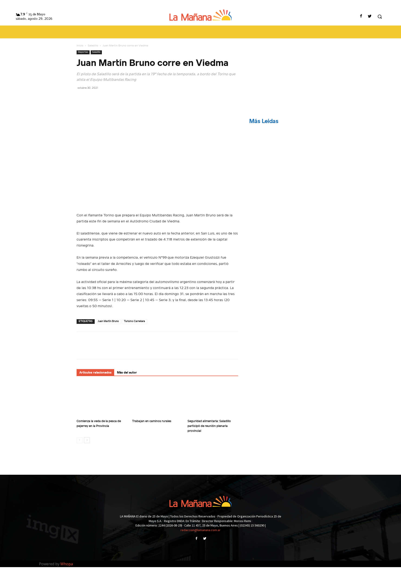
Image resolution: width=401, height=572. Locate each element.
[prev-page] (79, 440)
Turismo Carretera (134, 321)
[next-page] (87, 440)
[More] (124, 98)
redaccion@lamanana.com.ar (200, 530)
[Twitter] (370, 16)
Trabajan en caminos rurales (151, 421)
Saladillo (93, 45)
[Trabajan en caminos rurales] (157, 399)
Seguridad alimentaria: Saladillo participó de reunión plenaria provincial (209, 426)
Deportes (83, 52)
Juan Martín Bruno (108, 321)
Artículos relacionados (95, 372)
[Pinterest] (102, 98)
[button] (379, 16)
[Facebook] (361, 16)
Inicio (80, 45)
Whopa (66, 563)
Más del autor (127, 372)
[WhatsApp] (113, 98)
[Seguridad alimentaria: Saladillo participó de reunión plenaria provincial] (213, 399)
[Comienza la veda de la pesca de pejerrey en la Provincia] (102, 399)
